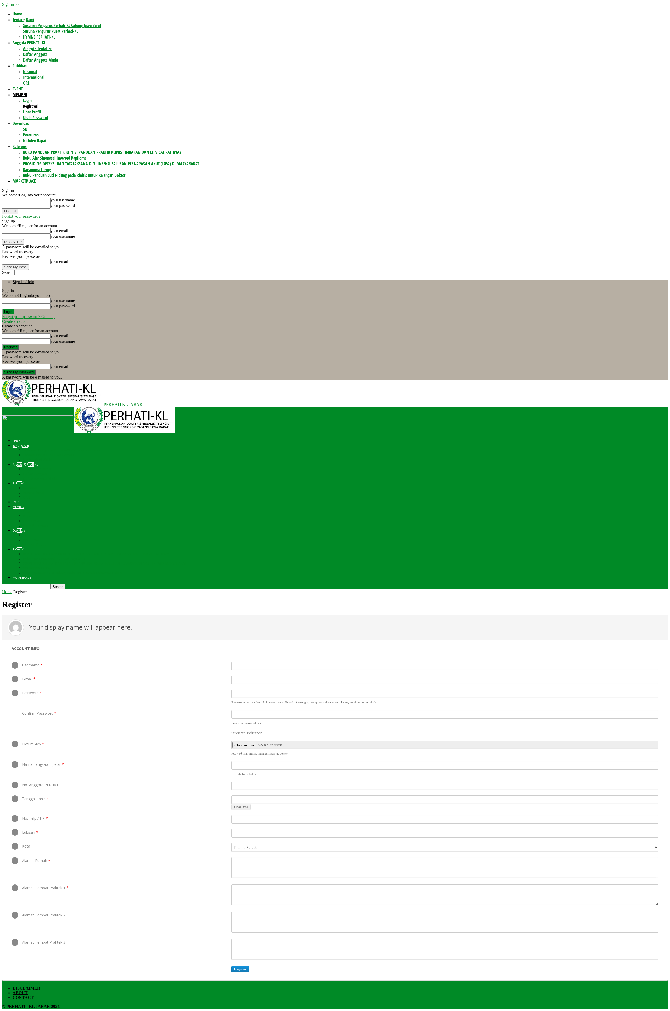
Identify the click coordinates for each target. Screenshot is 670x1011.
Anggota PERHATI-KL (29, 43)
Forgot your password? (21, 216)
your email (59, 230)
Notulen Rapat (34, 141)
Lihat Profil (32, 112)
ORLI (27, 83)
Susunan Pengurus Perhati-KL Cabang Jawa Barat (62, 25)
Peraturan (31, 135)
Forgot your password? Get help (28, 316)
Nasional (30, 71)
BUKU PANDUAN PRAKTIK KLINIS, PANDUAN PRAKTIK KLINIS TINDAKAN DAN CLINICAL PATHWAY (102, 152)
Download (21, 123)
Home (17, 14)
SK (25, 129)
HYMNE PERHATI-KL (39, 37)
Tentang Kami (23, 20)
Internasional (33, 77)
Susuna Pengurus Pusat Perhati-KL (50, 31)
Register (240, 969)
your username (63, 200)
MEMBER (20, 94)
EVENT (18, 89)
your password (63, 205)
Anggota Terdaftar (37, 48)
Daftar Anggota (35, 54)
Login (27, 100)
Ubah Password (35, 118)
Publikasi (20, 66)
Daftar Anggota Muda (40, 60)
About (20, 993)
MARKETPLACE (24, 181)
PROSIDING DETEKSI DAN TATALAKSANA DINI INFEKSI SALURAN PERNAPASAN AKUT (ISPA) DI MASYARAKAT (111, 164)
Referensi (20, 146)
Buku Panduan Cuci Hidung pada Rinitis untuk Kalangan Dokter (74, 175)
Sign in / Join (23, 282)
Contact (23, 997)
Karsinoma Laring (37, 169)
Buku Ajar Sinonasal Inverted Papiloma (54, 158)
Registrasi (30, 106)
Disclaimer (26, 988)
